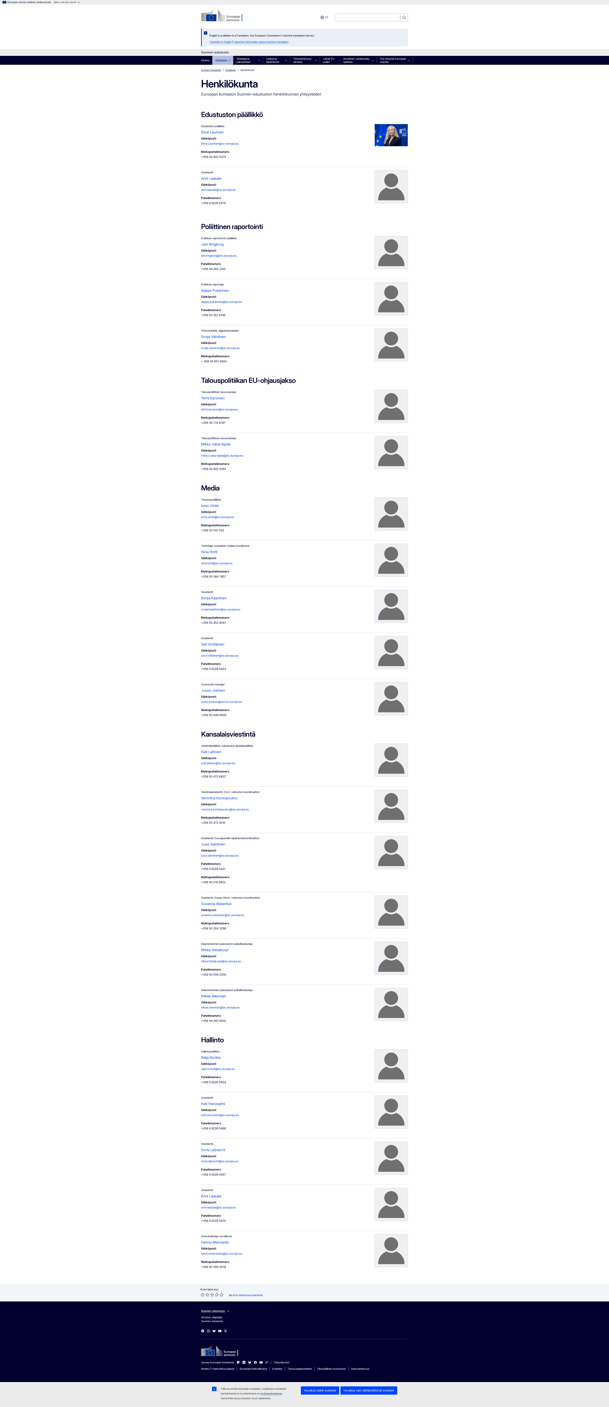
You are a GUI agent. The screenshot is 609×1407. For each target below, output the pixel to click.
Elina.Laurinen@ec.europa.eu (220, 143)
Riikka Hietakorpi (214, 950)
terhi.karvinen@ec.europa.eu (219, 409)
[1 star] (202, 1295)
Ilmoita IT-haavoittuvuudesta (217, 1368)
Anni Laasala (211, 178)
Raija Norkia (210, 1057)
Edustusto (221, 60)
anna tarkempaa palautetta (247, 1295)
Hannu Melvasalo (215, 1242)
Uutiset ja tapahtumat (272, 60)
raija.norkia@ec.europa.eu (218, 1069)
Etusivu (205, 60)
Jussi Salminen (213, 844)
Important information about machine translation (261, 41)
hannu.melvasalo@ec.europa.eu (221, 1253)
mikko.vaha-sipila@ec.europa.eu (222, 455)
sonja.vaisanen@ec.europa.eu (220, 348)
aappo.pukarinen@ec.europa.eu (221, 301)
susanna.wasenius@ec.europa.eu (222, 915)
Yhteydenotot (281, 1362)
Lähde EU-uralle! (329, 60)
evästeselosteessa (271, 1393)
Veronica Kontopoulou (219, 798)
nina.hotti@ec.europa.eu (216, 563)
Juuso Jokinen (213, 690)
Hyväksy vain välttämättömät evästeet (369, 1390)
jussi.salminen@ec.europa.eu (219, 855)
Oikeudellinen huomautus (331, 1368)
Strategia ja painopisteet (243, 60)
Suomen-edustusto (211, 70)
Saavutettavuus (360, 1368)
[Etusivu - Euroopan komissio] (226, 16)
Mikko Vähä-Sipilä (215, 444)
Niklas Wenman (213, 996)
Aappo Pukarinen (215, 290)
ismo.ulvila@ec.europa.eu (217, 517)
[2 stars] (205, 1295)
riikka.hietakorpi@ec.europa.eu (221, 961)
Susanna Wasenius (216, 904)
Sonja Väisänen (213, 337)
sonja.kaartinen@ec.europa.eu (220, 609)
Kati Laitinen (211, 752)
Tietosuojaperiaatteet (300, 1368)
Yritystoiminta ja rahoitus (302, 60)
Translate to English (220, 41)
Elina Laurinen (212, 132)
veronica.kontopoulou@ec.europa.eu (225, 809)
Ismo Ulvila (210, 506)
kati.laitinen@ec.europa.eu (218, 763)
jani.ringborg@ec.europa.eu (219, 255)
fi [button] (326, 17)
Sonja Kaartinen (214, 598)
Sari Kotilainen (212, 644)
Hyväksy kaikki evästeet (320, 1390)
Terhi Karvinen (213, 398)
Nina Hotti (209, 552)
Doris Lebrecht (213, 1150)
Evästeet (277, 1368)
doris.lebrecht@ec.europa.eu (219, 1161)
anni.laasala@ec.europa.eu (218, 189)
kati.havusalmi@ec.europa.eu (220, 1115)
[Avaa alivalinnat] (230, 60)
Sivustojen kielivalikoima (253, 1368)
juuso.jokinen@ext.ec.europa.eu (221, 701)
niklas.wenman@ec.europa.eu (220, 1007)
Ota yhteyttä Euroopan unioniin (393, 60)
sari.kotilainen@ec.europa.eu (219, 655)
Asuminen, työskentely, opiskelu (356, 60)
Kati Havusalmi (213, 1104)
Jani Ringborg (212, 244)
